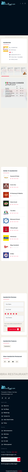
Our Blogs (6, 409)
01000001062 (14, 47)
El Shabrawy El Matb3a (16, 193)
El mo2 (12, 253)
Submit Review (12, 329)
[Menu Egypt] (8, 3)
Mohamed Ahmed (15, 219)
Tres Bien (12, 210)
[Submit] (19, 459)
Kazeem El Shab (14, 176)
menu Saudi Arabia (8, 419)
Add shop (6, 434)
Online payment (8, 444)
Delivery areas (14, 59)
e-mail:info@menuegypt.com (8, 454)
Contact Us (7, 416)
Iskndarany (13, 236)
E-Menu (6, 437)
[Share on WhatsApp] (17, 361)
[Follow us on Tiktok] (9, 398)
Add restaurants (8, 430)
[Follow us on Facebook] (2, 398)
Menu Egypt (14, 464)
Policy (5, 423)
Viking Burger (14, 228)
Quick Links (4, 402)
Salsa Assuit (13, 202)
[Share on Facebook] (5, 361)
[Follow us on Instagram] (5, 398)
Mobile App (6, 412)
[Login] (22, 3)
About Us (6, 405)
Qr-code (6, 441)
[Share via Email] (13, 361)
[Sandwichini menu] (4, 71)
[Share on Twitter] (9, 361)
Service (3, 427)
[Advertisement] (14, 21)
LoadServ (20, 471)
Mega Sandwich (14, 245)
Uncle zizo (13, 184)
